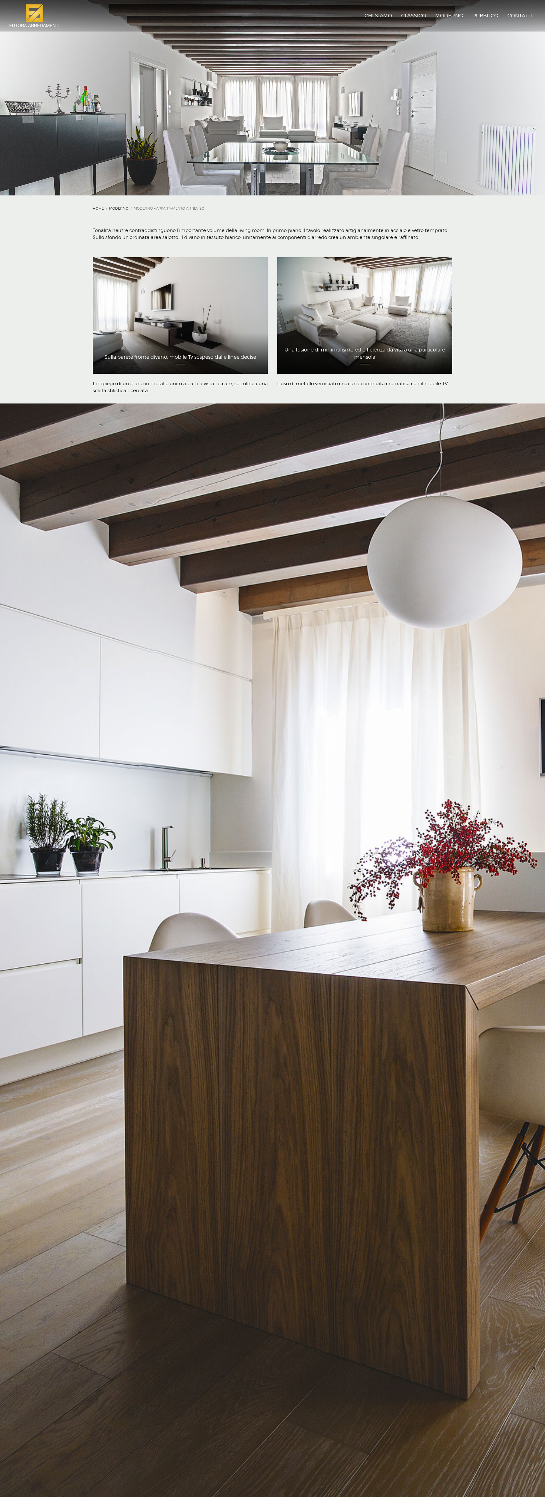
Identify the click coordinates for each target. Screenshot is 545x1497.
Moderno (118, 208)
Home (98, 208)
